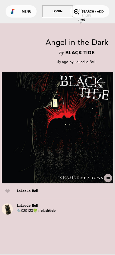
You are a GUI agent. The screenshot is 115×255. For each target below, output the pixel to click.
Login (57, 11)
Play (57, 127)
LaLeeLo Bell (85, 62)
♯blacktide (47, 211)
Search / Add (93, 11)
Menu (26, 11)
